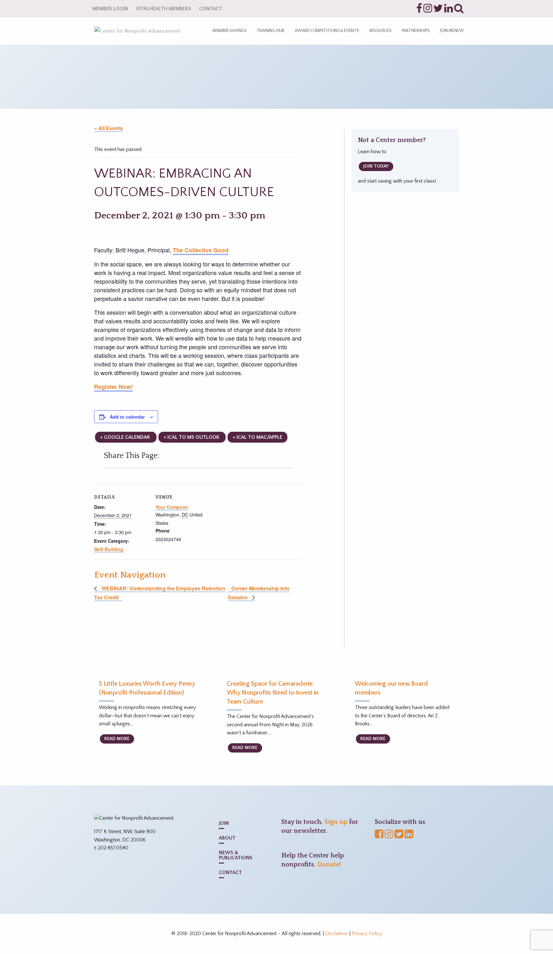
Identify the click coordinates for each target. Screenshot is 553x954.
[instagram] (427, 10)
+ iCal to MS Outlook (192, 437)
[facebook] (419, 10)
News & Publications (235, 855)
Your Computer (172, 507)
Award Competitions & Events (327, 30)
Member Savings (229, 30)
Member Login (110, 9)
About (227, 837)
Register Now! (113, 386)
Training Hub (271, 30)
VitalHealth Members (163, 9)
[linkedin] (448, 10)
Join (224, 823)
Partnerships (415, 30)
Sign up (336, 821)
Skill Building (108, 549)
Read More (116, 738)
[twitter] (438, 10)
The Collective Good (200, 250)
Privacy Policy (367, 933)
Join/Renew (451, 30)
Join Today (376, 166)
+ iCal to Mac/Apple (257, 437)
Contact (210, 9)
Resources (380, 30)
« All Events (108, 128)
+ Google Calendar (125, 437)
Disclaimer (336, 933)
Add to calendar (127, 417)
